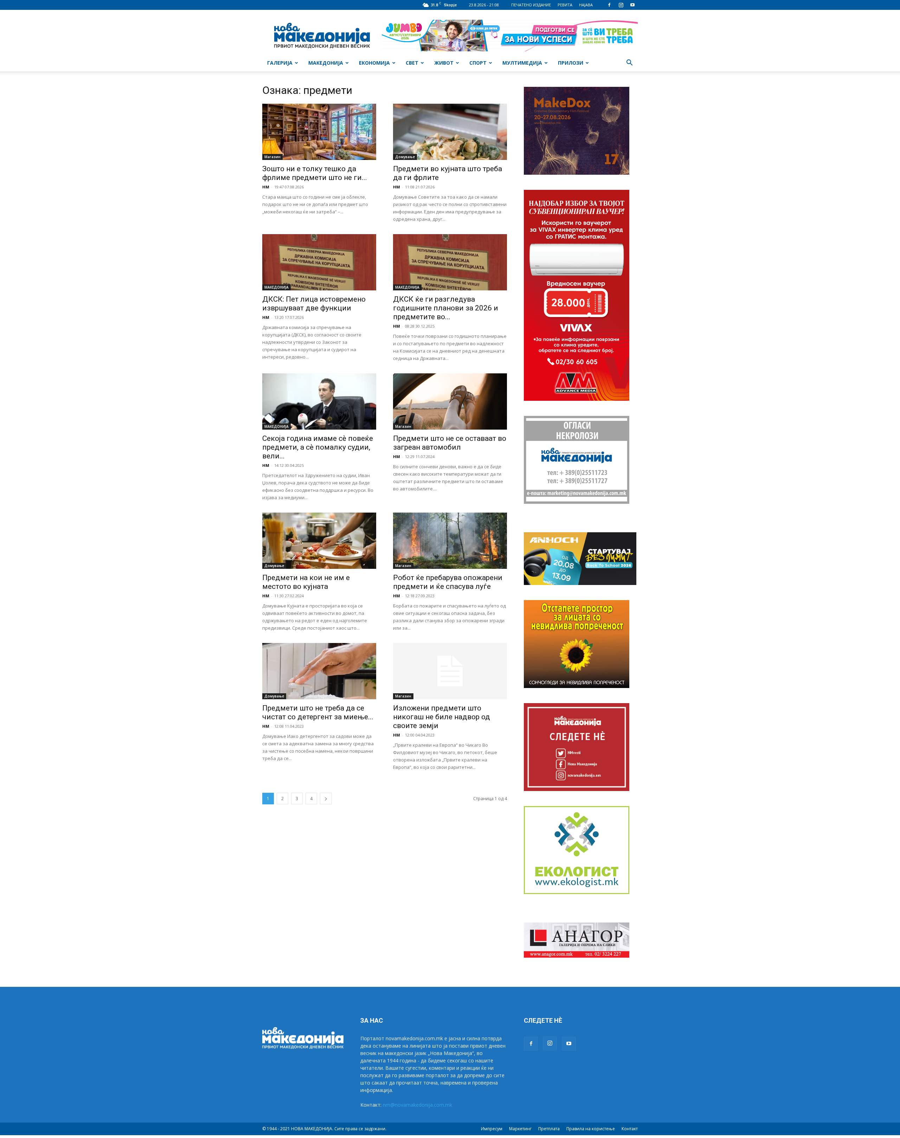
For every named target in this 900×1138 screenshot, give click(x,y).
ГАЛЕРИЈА (279, 62)
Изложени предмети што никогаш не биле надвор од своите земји (441, 717)
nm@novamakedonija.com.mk (417, 1104)
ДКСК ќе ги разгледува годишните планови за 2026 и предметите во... (445, 308)
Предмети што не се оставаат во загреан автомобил (449, 442)
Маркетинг (520, 1129)
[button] (629, 63)
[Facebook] (609, 5)
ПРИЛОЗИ (570, 62)
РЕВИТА (565, 4)
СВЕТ (412, 62)
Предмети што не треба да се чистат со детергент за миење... (317, 712)
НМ (265, 186)
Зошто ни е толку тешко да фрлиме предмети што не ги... (314, 173)
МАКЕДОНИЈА (325, 62)
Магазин (272, 156)
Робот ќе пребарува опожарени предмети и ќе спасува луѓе (447, 582)
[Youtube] (632, 5)
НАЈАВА (586, 4)
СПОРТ (478, 62)
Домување (405, 156)
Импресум (491, 1129)
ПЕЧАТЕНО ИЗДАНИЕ (531, 4)
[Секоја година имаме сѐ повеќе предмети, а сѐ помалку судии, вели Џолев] (319, 401)
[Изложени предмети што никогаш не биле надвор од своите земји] (450, 671)
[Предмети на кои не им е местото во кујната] (319, 541)
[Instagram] (621, 5)
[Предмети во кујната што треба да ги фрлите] (450, 132)
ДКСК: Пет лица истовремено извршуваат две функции (314, 303)
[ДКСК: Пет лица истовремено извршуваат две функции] (319, 262)
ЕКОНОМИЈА (374, 62)
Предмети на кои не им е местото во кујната (306, 582)
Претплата (549, 1129)
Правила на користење (590, 1129)
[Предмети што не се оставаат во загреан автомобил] (450, 401)
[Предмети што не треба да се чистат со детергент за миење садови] (319, 671)
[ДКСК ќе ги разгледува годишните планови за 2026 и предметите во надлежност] (450, 262)
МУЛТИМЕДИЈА (522, 62)
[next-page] (326, 798)
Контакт (630, 1129)
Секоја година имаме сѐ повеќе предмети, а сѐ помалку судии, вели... (317, 447)
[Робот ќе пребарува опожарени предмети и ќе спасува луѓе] (450, 541)
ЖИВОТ (444, 62)
